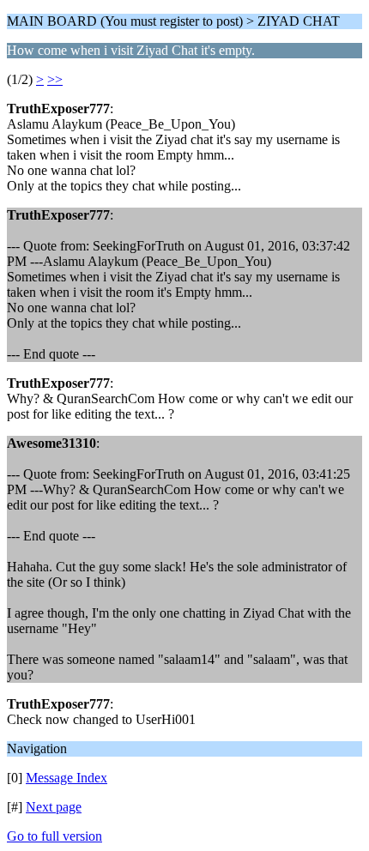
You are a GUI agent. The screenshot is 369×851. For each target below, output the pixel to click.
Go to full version (54, 836)
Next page (54, 807)
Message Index (66, 777)
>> (55, 79)
